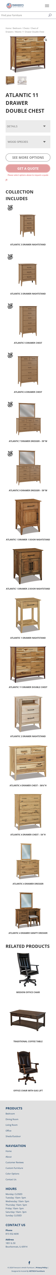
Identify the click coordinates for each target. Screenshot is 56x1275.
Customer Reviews (15, 1162)
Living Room (12, 1124)
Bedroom (17, 28)
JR (6, 179)
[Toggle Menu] (47, 5)
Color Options (12, 1173)
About (9, 1156)
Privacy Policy (41, 1267)
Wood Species (18, 141)
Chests (26, 28)
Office (8, 1130)
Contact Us (11, 1179)
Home (8, 28)
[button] (46, 40)
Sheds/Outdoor (13, 1136)
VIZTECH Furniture (37, 1271)
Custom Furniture (14, 1168)
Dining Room (12, 1119)
